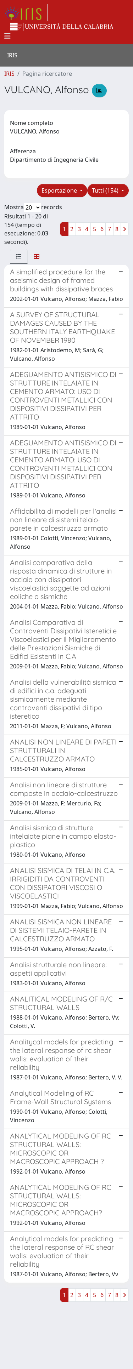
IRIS (9, 74)
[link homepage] (26, 12)
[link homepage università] (62, 27)
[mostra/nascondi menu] (7, 36)
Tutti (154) (106, 190)
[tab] (19, 256)
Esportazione (59, 190)
